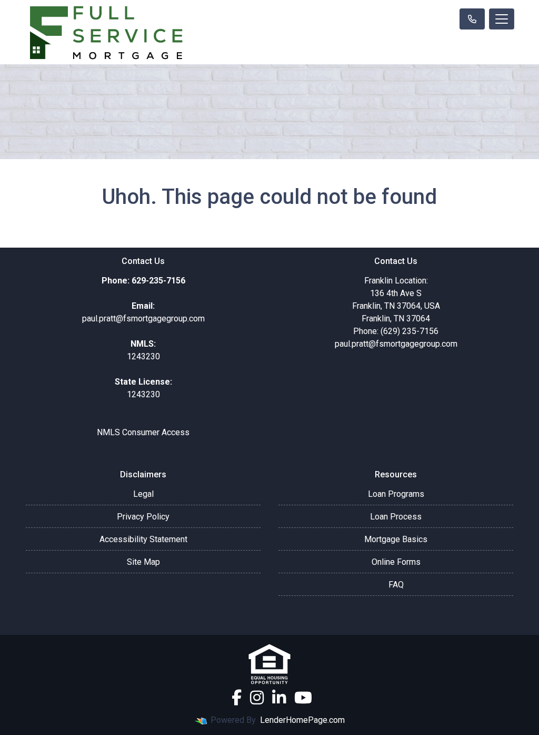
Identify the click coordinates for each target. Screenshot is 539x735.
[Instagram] (257, 697)
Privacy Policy (143, 517)
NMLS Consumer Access (143, 432)
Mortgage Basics (395, 539)
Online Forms (396, 562)
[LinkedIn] (279, 697)
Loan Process (396, 517)
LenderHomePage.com (302, 720)
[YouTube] (303, 697)
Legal (143, 494)
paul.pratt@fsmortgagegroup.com (396, 344)
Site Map (143, 562)
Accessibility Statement (143, 539)
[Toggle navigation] (501, 19)
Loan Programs (396, 494)
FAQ (396, 585)
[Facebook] (237, 697)
